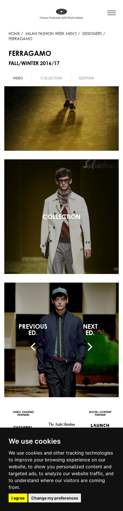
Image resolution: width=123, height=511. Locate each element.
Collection (51, 78)
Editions (86, 78)
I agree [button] (18, 498)
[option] (18, 78)
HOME (14, 33)
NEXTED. (90, 329)
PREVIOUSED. (33, 329)
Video (18, 78)
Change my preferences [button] (54, 498)
